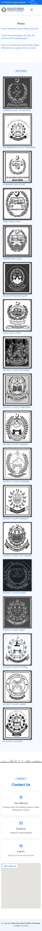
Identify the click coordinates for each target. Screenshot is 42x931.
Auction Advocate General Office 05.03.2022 (19, 28)
